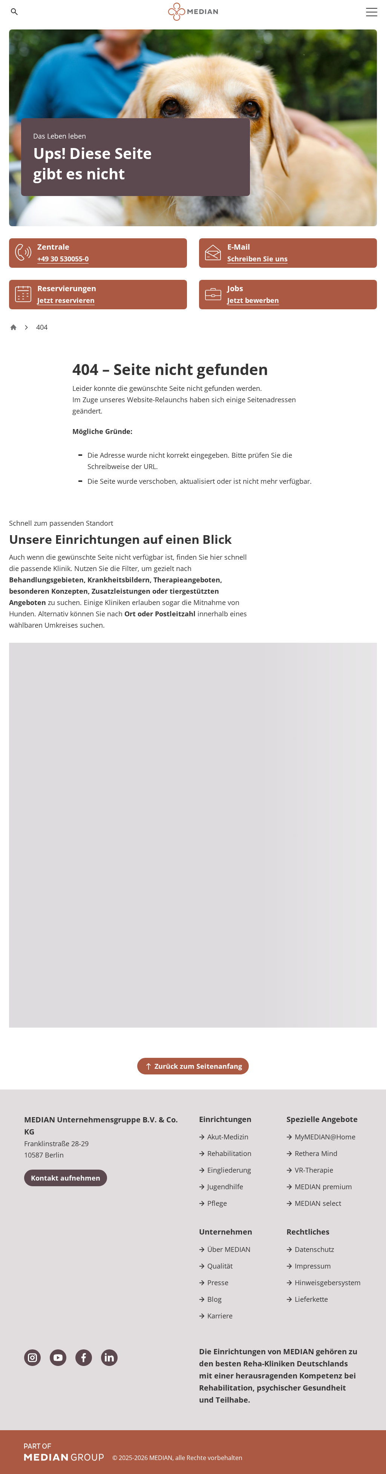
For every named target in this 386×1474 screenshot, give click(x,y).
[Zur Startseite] (193, 12)
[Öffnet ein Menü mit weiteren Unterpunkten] (371, 11)
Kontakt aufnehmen (65, 1177)
